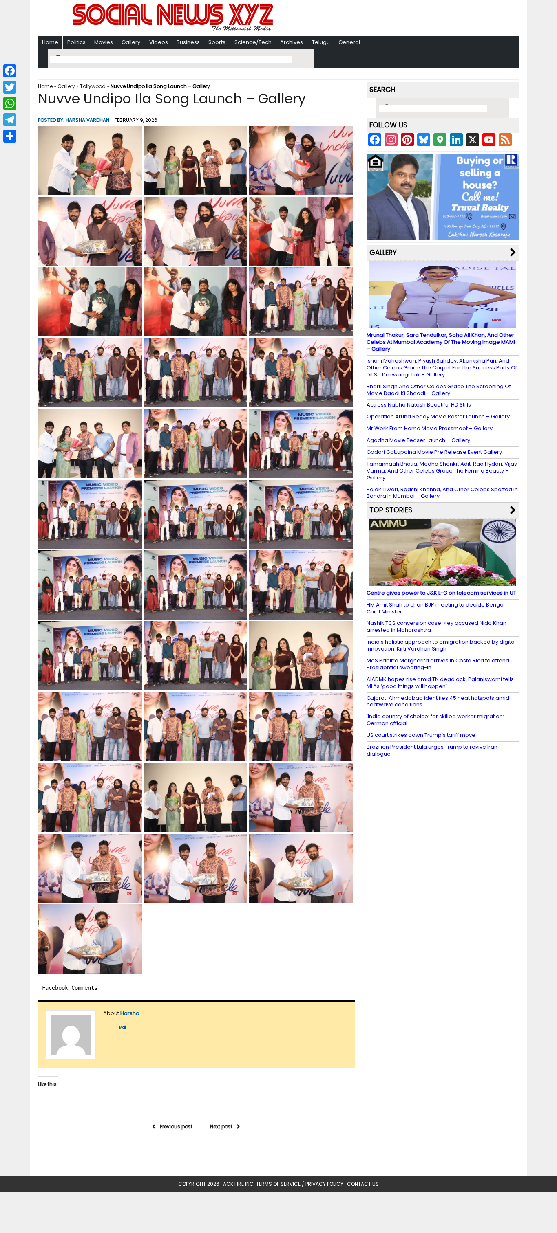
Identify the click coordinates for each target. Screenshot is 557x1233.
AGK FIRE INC (238, 1183)
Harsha (129, 1013)
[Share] (10, 136)
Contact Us (363, 1183)
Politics (76, 42)
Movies (103, 42)
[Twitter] (10, 87)
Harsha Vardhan (87, 119)
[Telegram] (10, 120)
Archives (291, 42)
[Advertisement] (384, 19)
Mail (122, 1027)
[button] (90, 160)
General (349, 42)
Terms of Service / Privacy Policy (299, 1183)
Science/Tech (253, 42)
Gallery (131, 42)
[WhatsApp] (10, 103)
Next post (221, 1126)
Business (188, 42)
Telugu (321, 42)
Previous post (176, 1126)
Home (50, 42)
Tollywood (93, 86)
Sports (216, 42)
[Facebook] (10, 71)
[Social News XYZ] (173, 29)
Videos (158, 42)
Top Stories (390, 510)
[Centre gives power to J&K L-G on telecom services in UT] (442, 581)
